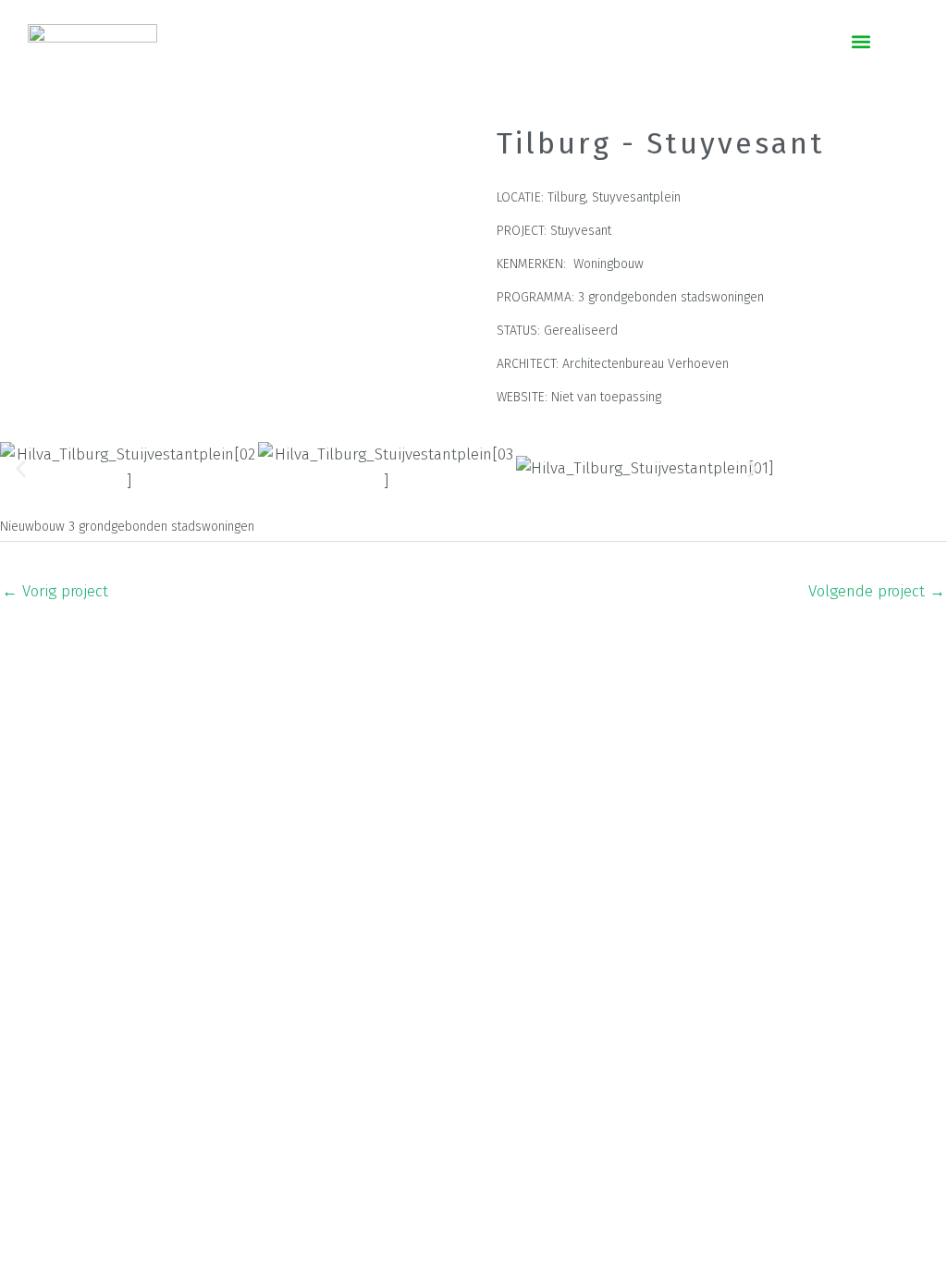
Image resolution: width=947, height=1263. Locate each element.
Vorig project (55, 591)
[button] (861, 42)
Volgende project (876, 591)
